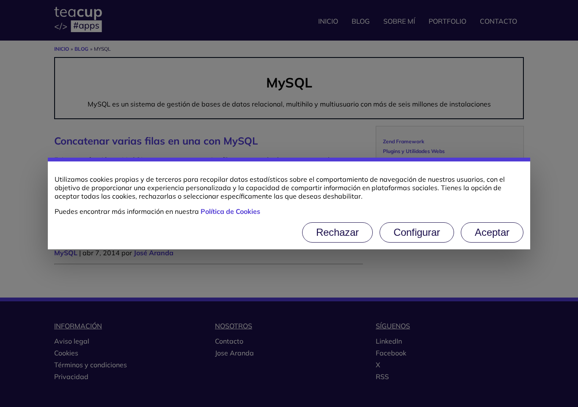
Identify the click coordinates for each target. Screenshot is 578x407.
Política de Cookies (230, 211)
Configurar (417, 232)
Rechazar (337, 232)
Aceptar (492, 232)
